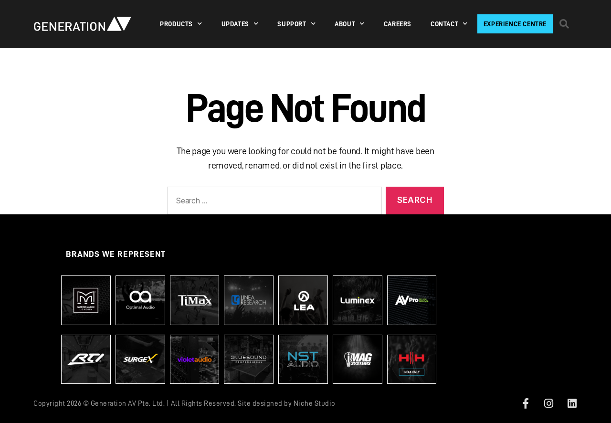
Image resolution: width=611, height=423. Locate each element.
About (345, 24)
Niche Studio (315, 403)
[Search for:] (272, 203)
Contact (444, 24)
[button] (564, 23)
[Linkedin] (572, 403)
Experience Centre (515, 24)
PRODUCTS (176, 24)
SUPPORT (291, 24)
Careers (397, 24)
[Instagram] (549, 403)
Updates (235, 24)
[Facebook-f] (525, 403)
